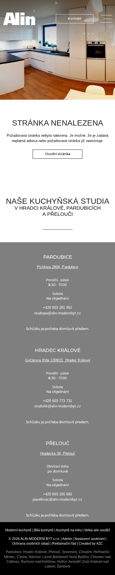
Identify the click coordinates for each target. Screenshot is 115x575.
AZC (99, 543)
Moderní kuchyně (18, 530)
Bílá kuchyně (44, 530)
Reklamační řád (64, 543)
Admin (67, 539)
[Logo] (19, 19)
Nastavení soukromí (90, 539)
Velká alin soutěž (97, 530)
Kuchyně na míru (69, 530)
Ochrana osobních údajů (31, 543)
